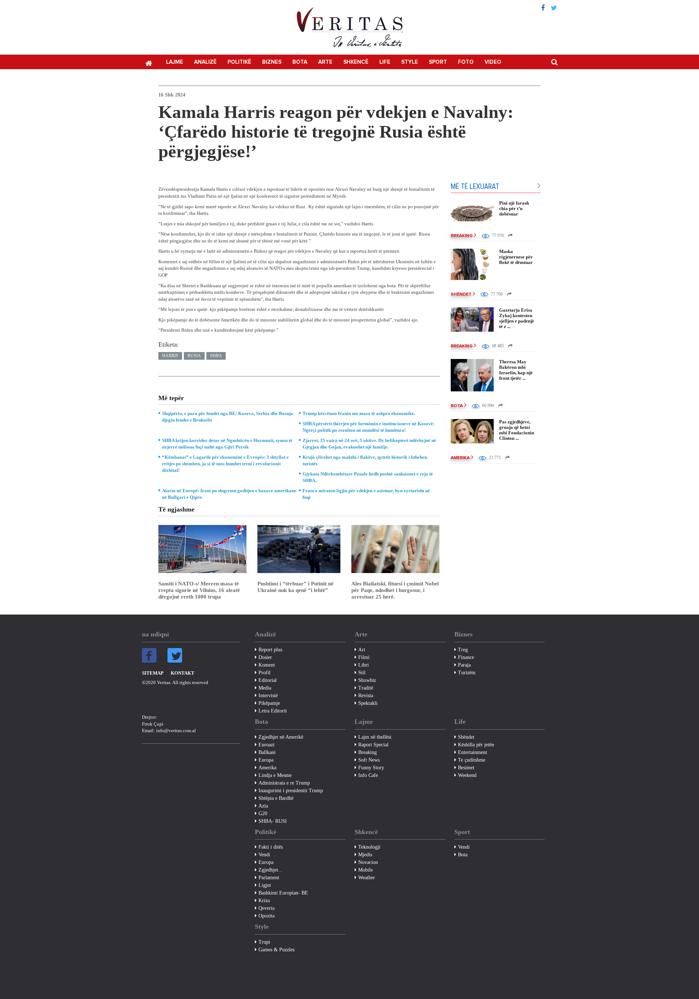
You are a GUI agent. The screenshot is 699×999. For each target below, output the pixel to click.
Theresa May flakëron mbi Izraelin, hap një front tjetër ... (516, 370)
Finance (466, 657)
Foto (466, 62)
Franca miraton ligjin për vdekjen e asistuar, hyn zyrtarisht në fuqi (366, 494)
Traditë (365, 688)
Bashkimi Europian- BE (283, 893)
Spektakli (368, 703)
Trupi (264, 942)
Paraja (464, 665)
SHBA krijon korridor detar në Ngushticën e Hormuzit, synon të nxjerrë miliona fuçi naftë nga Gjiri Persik (227, 444)
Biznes (271, 62)
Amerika (460, 458)
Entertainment (472, 752)
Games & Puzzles (276, 949)
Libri (363, 665)
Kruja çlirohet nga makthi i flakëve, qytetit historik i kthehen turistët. (365, 460)
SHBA (216, 355)
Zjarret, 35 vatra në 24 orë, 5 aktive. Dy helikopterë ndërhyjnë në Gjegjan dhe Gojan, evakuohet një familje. (369, 444)
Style (409, 62)
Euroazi (266, 744)
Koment (266, 665)
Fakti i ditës (270, 847)
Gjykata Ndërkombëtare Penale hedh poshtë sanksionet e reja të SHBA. (368, 477)
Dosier (265, 657)
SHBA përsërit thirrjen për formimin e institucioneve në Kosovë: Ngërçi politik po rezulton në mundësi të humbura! (368, 427)
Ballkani (267, 752)
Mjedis (365, 854)
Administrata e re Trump (284, 783)
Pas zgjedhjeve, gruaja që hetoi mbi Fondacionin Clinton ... (516, 430)
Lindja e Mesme (275, 775)
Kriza (264, 900)
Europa (265, 760)
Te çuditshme (471, 760)
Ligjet (264, 885)
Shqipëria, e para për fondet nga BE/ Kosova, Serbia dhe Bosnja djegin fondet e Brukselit (227, 417)
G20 (262, 813)
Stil (362, 672)
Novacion (368, 862)
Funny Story (371, 767)
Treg (463, 649)
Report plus (270, 649)
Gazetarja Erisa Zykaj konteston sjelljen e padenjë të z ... (516, 318)
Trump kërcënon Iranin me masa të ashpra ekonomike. (359, 413)
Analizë (205, 62)
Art (361, 649)
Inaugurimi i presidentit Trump (290, 790)
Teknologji (369, 847)
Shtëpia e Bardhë (275, 798)
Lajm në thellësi (374, 737)
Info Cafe (368, 775)
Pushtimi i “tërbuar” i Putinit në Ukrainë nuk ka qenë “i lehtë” (295, 587)
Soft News (369, 760)
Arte (325, 62)
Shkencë (355, 62)
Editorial (267, 680)
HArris (170, 355)
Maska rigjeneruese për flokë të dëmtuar (516, 257)
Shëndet (461, 294)
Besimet (466, 767)
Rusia (194, 355)
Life (384, 62)
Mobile (365, 870)
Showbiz (367, 680)
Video (493, 62)
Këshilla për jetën (476, 744)
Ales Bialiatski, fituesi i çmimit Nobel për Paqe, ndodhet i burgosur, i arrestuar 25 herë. (395, 590)
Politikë (239, 62)
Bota (299, 62)
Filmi (364, 657)
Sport (438, 62)
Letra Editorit (272, 711)
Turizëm (466, 672)
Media (264, 688)
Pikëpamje (269, 703)
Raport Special (373, 744)
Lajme (174, 62)
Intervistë (268, 695)
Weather (366, 877)
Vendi (264, 854)
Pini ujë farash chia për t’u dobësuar (514, 208)
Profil (264, 672)
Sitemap (152, 673)
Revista (365, 695)
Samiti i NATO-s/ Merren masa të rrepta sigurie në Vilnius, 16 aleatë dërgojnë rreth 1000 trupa (199, 590)
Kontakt (182, 673)
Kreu (148, 62)
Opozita (266, 916)
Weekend (467, 775)
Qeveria (266, 908)
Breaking (462, 236)
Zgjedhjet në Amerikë (280, 737)
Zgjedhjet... (270, 870)
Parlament (268, 877)
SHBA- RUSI (272, 821)
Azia (263, 806)
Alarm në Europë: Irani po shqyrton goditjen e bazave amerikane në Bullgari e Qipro (229, 494)
